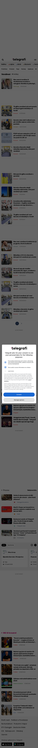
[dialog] (19, 374)
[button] (19, 371)
